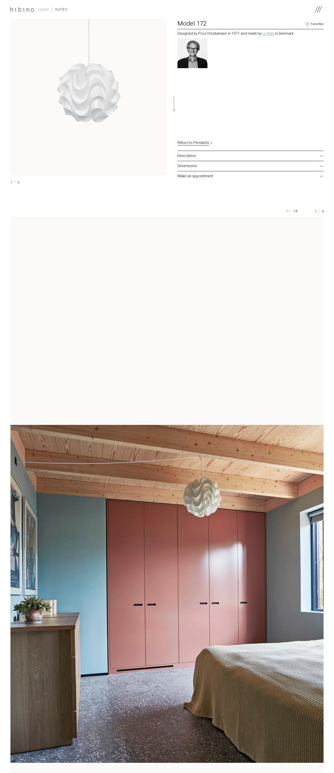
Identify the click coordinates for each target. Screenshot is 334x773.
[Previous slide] (288, 211)
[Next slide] (295, 211)
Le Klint (268, 33)
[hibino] (39, 9)
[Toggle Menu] (318, 9)
